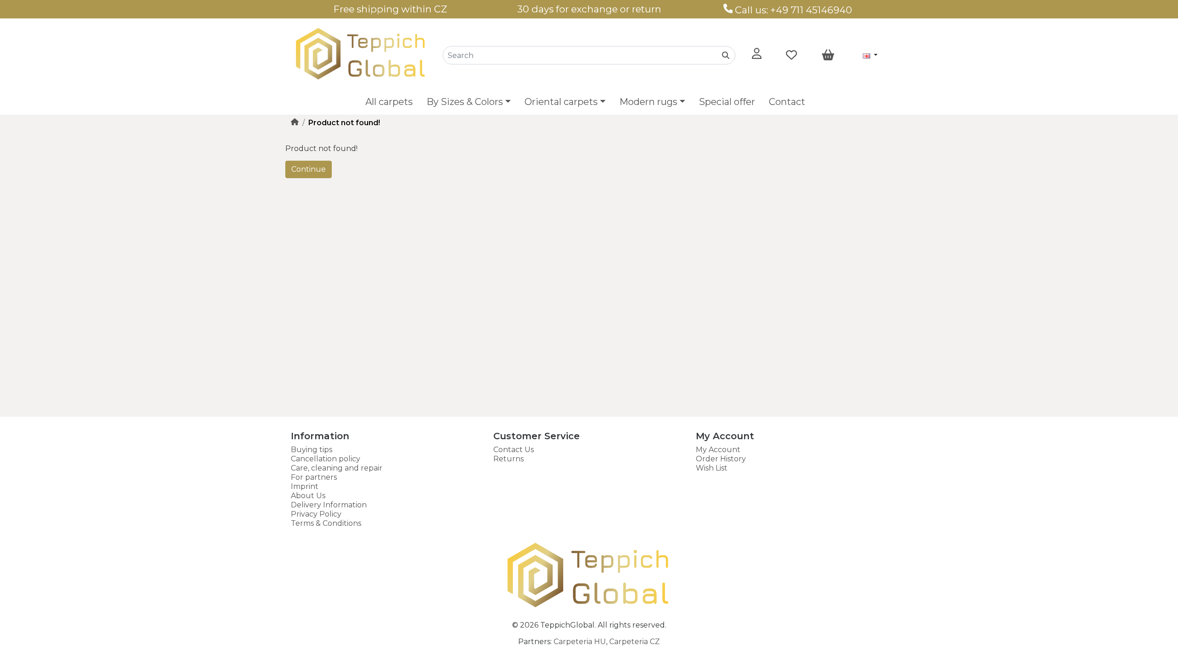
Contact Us (513, 449)
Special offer (727, 101)
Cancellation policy (325, 458)
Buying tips (311, 449)
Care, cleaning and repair (336, 468)
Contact (787, 101)
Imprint (304, 486)
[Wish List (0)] (791, 55)
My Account (718, 449)
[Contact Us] (728, 10)
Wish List (712, 468)
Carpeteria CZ (634, 641)
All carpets (389, 101)
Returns (508, 458)
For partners (314, 477)
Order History (721, 458)
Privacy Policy (316, 514)
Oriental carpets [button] (561, 101)
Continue (308, 169)
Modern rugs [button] (648, 101)
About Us (308, 495)
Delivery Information (329, 504)
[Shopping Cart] (828, 55)
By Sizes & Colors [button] (465, 101)
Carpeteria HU (580, 641)
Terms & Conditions (326, 523)
